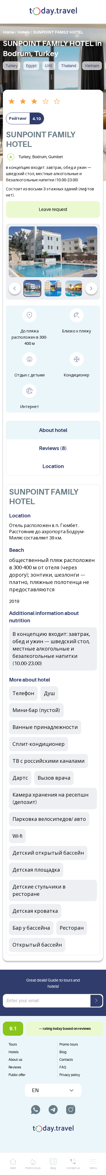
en (35, 1090)
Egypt (31, 65)
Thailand (68, 65)
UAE (49, 65)
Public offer (16, 1075)
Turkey (11, 65)
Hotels (13, 1052)
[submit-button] (96, 1001)
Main (13, 1168)
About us (15, 1060)
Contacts (66, 1060)
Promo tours (68, 1044)
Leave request (53, 209)
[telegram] (53, 1109)
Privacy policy (69, 1075)
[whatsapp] (35, 1109)
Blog (62, 1052)
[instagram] (70, 1109)
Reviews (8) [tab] (53, 448)
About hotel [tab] (53, 430)
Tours (12, 1044)
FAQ (62, 1067)
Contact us (73, 1168)
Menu (93, 1168)
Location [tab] (53, 466)
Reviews (14, 1067)
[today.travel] (53, 11)
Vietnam (92, 65)
